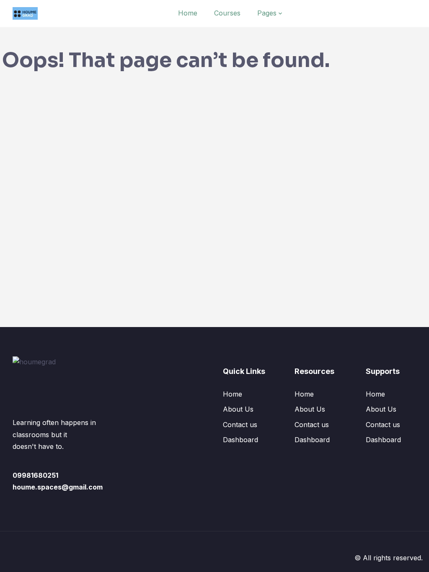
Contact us (240, 424)
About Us (238, 409)
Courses (227, 13)
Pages (267, 13)
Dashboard (240, 439)
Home (187, 13)
